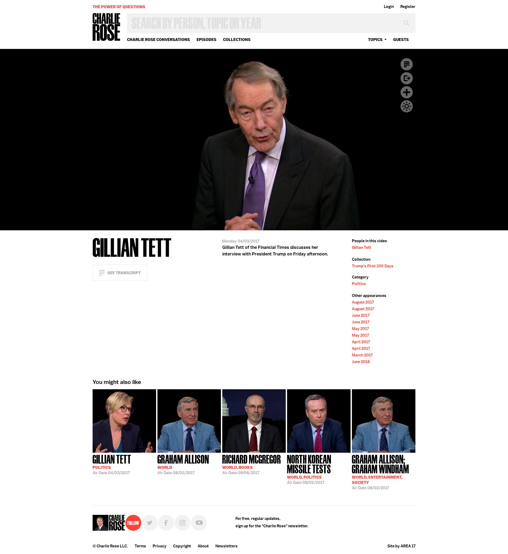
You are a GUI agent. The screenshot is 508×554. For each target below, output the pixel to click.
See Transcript (124, 272)
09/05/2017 (309, 469)
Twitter (150, 523)
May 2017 (360, 328)
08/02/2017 (183, 464)
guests (401, 39)
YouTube (199, 523)
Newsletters (226, 546)
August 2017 (363, 302)
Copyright (182, 546)
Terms (140, 546)
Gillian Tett (361, 247)
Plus (407, 92)
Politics (359, 283)
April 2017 (361, 342)
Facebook (166, 523)
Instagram (182, 523)
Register (407, 6)
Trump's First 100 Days (372, 266)
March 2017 (362, 355)
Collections (237, 39)
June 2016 (361, 361)
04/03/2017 (112, 464)
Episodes (206, 39)
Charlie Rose (107, 27)
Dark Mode (407, 106)
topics (375, 39)
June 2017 (360, 315)
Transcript (407, 64)
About (203, 546)
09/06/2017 (251, 464)
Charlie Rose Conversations (158, 39)
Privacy (159, 546)
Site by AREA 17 (401, 546)
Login (389, 6)
